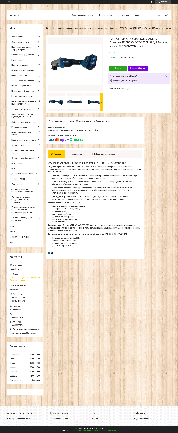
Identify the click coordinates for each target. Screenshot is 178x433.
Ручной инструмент (19, 127)
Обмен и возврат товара (82, 15)
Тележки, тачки (18, 179)
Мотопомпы (16, 163)
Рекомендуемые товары (22, 96)
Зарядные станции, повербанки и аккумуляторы (23, 190)
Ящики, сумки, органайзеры (23, 81)
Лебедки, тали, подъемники (23, 122)
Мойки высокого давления (22, 70)
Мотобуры (15, 169)
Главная (125, 15)
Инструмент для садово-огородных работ (22, 48)
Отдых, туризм (17, 145)
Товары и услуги (16, 37)
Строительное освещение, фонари (22, 151)
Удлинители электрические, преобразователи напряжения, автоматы (23, 209)
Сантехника (16, 184)
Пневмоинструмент (19, 75)
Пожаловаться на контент (81, 430)
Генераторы (16, 60)
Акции (12, 242)
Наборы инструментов (21, 86)
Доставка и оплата (107, 15)
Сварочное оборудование (22, 55)
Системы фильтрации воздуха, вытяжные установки (20, 199)
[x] (52, 253)
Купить (118, 68)
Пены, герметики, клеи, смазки (21, 133)
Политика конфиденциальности (104, 430)
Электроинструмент (20, 42)
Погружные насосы (19, 65)
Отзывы (13, 232)
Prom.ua (101, 428)
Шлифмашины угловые (63, 28)
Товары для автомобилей (22, 109)
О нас (12, 227)
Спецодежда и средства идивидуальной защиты (22, 115)
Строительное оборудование (24, 158)
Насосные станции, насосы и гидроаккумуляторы (23, 102)
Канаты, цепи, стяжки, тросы (23, 140)
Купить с (133, 68)
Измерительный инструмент (23, 91)
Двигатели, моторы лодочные (24, 174)
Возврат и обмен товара (20, 237)
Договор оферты (143, 418)
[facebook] (49, 253)
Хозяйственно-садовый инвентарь (21, 218)
